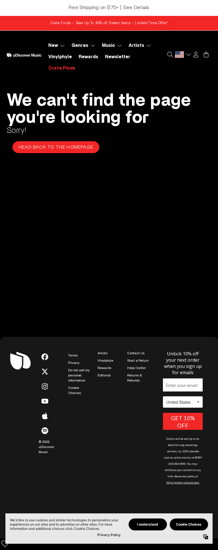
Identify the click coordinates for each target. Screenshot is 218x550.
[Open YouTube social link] (45, 401)
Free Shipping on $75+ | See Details (109, 7)
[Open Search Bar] (170, 54)
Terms (72, 355)
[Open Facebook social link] (45, 357)
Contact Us (135, 353)
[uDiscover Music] (24, 55)
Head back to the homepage (55, 147)
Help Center (136, 368)
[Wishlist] (5, 543)
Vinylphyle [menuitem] (60, 57)
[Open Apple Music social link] (45, 416)
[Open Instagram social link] (45, 386)
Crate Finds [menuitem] (61, 68)
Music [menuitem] (108, 45)
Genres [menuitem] (80, 45)
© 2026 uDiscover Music (46, 447)
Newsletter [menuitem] (117, 57)
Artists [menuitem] (136, 45)
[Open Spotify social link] (45, 430)
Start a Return (137, 360)
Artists (103, 353)
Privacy (73, 362)
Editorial (104, 375)
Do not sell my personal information (79, 375)
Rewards (104, 368)
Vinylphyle (105, 360)
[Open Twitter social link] (45, 371)
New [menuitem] (53, 45)
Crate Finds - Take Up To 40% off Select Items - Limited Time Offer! (109, 23)
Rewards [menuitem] (88, 57)
